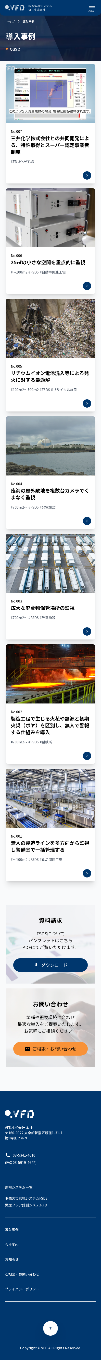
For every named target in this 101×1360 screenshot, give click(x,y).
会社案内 (12, 1244)
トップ (10, 21)
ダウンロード (54, 965)
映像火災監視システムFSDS (26, 1198)
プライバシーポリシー (22, 1289)
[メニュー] (92, 8)
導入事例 (12, 1229)
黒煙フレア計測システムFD (26, 1205)
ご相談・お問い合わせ (54, 1048)
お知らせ (12, 1259)
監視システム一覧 (18, 1187)
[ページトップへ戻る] (50, 1328)
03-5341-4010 (24, 1155)
